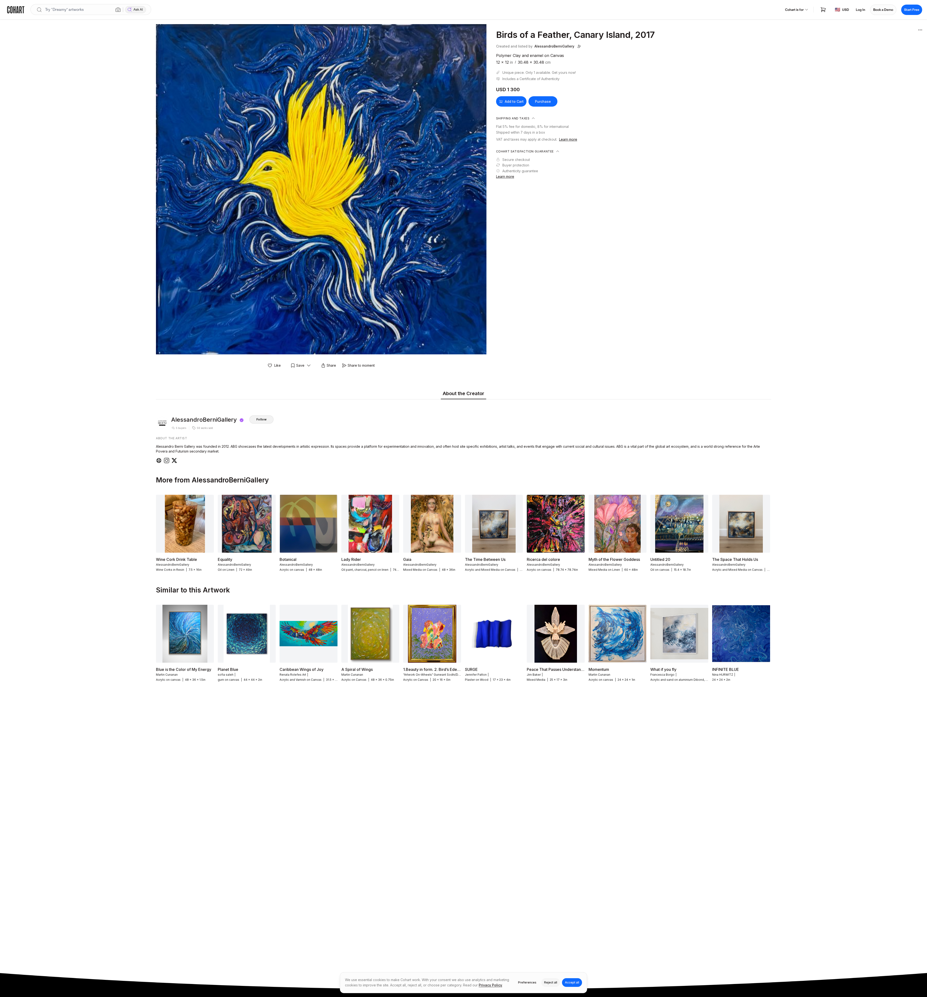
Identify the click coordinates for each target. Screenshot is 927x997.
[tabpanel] (463, 432)
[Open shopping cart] (823, 9)
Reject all (550, 982)
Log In (860, 9)
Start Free (911, 9)
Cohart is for (794, 9)
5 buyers (181, 427)
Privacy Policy (490, 985)
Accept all (572, 982)
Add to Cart (514, 101)
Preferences (527, 982)
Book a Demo (883, 9)
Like (277, 365)
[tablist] (463, 393)
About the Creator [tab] (463, 393)
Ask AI (138, 9)
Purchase (543, 101)
